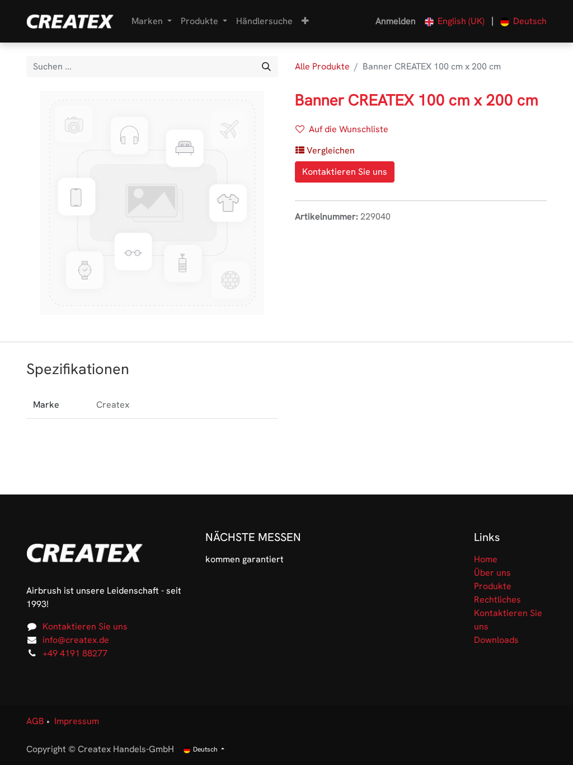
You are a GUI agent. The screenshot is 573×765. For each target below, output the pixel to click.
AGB (35, 721)
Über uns (492, 573)
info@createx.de (76, 640)
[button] (305, 21)
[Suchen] (266, 66)
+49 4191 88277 (75, 653)
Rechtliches (497, 599)
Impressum (76, 721)
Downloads (496, 640)
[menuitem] (264, 21)
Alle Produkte (322, 66)
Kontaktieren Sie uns (344, 172)
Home (485, 559)
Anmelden (395, 21)
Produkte (492, 586)
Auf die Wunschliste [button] (348, 129)
